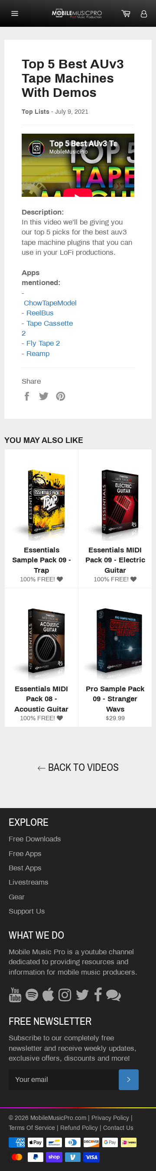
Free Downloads (35, 839)
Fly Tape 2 (43, 343)
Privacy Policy (110, 1118)
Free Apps (25, 854)
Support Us (27, 911)
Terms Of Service (32, 1128)
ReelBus (40, 313)
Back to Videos (82, 767)
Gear (17, 897)
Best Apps (25, 868)
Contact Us (118, 1128)
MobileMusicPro (51, 1118)
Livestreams (29, 882)
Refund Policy (79, 1128)
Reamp (37, 354)
